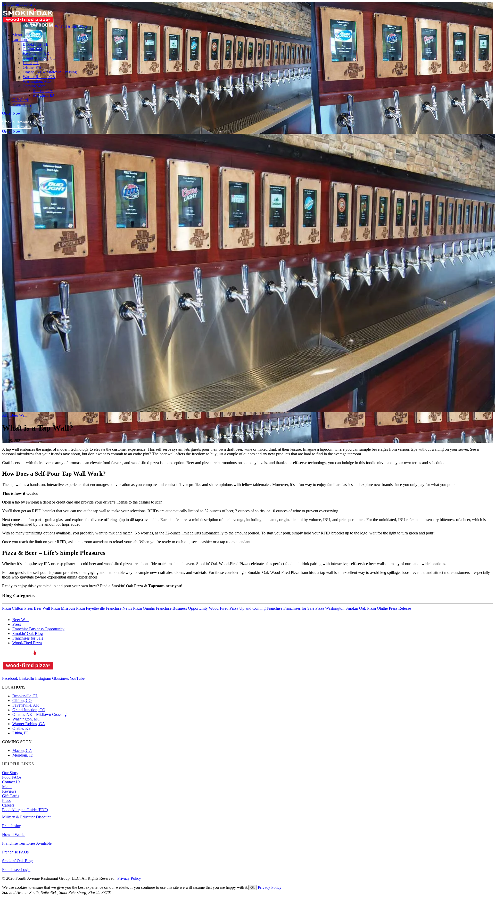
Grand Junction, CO (28, 710)
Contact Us (11, 782)
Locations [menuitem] (20, 39)
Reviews (9, 791)
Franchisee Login (16, 869)
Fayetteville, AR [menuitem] (36, 53)
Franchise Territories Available (27, 843)
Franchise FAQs (15, 852)
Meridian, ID (43, 95)
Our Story (10, 772)
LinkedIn (26, 678)
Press (28, 608)
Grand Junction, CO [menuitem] (39, 58)
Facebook (10, 678)
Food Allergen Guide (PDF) (25, 810)
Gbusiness (60, 678)
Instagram (43, 678)
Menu (7, 786)
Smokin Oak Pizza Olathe (366, 608)
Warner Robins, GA (28, 724)
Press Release (400, 608)
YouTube (77, 678)
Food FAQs (11, 777)
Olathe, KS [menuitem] (32, 67)
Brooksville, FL (25, 696)
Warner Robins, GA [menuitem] (39, 76)
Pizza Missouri (63, 608)
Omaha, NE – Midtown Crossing (39, 714)
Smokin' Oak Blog (27, 633)
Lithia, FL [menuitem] (31, 63)
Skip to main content (19, 4)
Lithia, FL (20, 733)
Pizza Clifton (12, 608)
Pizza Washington (329, 608)
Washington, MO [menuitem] (37, 81)
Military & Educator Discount (26, 817)
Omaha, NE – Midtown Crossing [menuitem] (50, 72)
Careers (8, 805)
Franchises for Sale (298, 608)
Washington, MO (26, 719)
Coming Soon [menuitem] (34, 86)
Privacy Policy (129, 878)
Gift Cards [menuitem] (20, 100)
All (4, 415)
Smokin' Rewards (16, 122)
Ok (252, 888)
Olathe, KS (21, 728)
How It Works (13, 834)
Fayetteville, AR (25, 705)
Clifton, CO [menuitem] (32, 49)
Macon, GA (43, 90)
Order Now (11, 113)
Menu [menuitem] (17, 35)
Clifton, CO (22, 700)
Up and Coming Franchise (260, 608)
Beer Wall (18, 415)
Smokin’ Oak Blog (17, 861)
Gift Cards (10, 796)
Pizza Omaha (144, 608)
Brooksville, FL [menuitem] (35, 44)
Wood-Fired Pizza (223, 608)
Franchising (11, 826)
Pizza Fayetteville (90, 608)
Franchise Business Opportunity (182, 608)
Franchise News (119, 608)
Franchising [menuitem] (21, 104)
